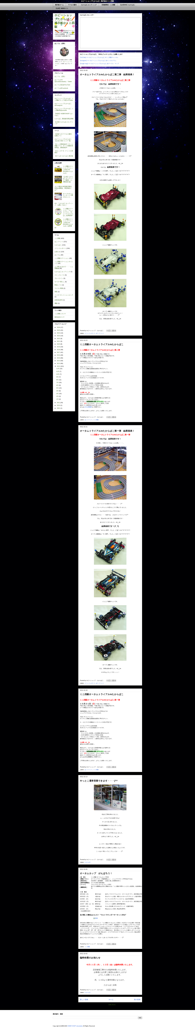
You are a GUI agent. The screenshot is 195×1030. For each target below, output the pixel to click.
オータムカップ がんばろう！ (96, 873)
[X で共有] (111, 331)
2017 (58, 352)
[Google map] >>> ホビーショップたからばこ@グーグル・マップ (99, 63)
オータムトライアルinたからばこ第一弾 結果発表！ (107, 431)
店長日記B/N (59, 300)
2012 (58, 366)
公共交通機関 (88, 407)
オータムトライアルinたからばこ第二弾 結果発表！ (107, 74)
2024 (58, 333)
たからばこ (88, 862)
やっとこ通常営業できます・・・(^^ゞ (100, 780)
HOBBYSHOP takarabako (75, 1026)
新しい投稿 (84, 999)
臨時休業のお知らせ (90, 957)
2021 (58, 341)
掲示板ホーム (59, 5)
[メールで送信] (107, 331)
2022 (58, 338)
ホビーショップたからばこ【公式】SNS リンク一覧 (63, 140)
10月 (58, 374)
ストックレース (59, 275)
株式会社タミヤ (59, 317)
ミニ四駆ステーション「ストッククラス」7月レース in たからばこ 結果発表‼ (68, 212)
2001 (58, 408)
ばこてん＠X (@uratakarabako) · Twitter (63, 80)
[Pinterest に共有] (115, 331)
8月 (57, 380)
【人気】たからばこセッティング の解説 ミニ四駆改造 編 (68, 179)
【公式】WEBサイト (61, 8)
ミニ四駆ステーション (62, 258)
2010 (58, 405)
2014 (58, 360)
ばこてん (57, 255)
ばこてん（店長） (60, 76)
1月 (57, 399)
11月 (58, 371)
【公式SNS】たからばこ (127, 5)
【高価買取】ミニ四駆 (108, 5)
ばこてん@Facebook (61, 88)
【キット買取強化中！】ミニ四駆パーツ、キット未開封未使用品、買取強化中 (64, 145)
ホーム (111, 999)
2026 (58, 327)
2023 (58, 335)
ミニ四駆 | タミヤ (60, 313)
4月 (57, 391)
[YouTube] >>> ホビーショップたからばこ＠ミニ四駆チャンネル (99, 57)
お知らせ (57, 251)
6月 (57, 385)
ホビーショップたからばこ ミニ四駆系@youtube (64, 109)
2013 (58, 363)
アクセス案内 (72, 5)
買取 (56, 291)
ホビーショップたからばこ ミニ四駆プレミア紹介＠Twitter (64, 99)
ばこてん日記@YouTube (62, 85)
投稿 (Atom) (111, 1004)
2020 (58, 344)
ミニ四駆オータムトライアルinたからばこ (102, 344)
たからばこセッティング (89, 5)
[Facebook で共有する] (113, 331)
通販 (56, 303)
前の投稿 (137, 999)
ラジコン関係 (59, 288)
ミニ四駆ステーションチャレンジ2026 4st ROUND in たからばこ (68, 169)
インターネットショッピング (64, 295)
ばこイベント (100, 333)
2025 (58, 330)
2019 (58, 347)
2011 (58, 402)
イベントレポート (90, 333)
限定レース (58, 285)
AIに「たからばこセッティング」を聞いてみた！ (64, 204)
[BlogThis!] (109, 331)
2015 (58, 358)
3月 (57, 393)
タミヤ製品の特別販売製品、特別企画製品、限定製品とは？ (64, 188)
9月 (57, 377)
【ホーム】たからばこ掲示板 (64, 156)
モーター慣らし (59, 281)
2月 (57, 396)
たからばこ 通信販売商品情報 (64, 118)
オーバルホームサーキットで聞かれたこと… (68, 195)
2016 (58, 355)
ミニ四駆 (96, 420)
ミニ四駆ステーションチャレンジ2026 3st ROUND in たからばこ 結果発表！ (64, 223)
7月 (57, 382)
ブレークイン (59, 278)
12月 (58, 368)
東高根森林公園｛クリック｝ (95, 401)
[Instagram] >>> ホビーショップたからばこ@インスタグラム (98, 60)
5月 (57, 388)
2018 (58, 349)
